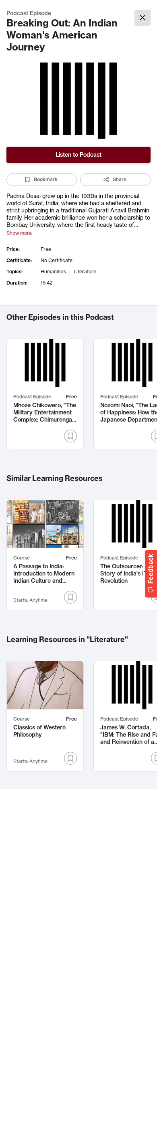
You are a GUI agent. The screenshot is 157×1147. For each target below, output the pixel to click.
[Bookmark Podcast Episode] (70, 436)
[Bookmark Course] (70, 597)
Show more (19, 233)
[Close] (142, 18)
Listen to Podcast (78, 154)
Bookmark (46, 179)
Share (119, 179)
